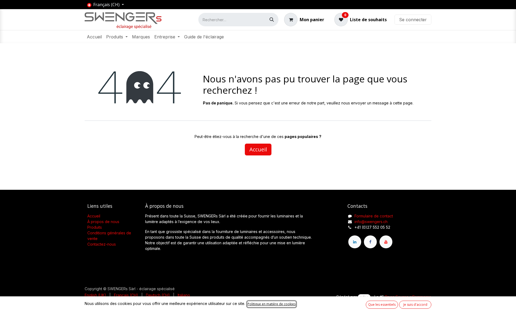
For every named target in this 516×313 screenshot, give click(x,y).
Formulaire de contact (373, 216)
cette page (403, 103)
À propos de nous (103, 221)
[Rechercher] (271, 19)
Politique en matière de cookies (272, 304)
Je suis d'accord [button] (415, 304)
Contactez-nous (101, 244)
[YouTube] (385, 241)
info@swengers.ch (371, 221)
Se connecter (413, 19)
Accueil (258, 149)
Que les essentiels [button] (382, 304)
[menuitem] (94, 36)
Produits (94, 227)
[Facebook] (370, 241)
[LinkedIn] (354, 241)
